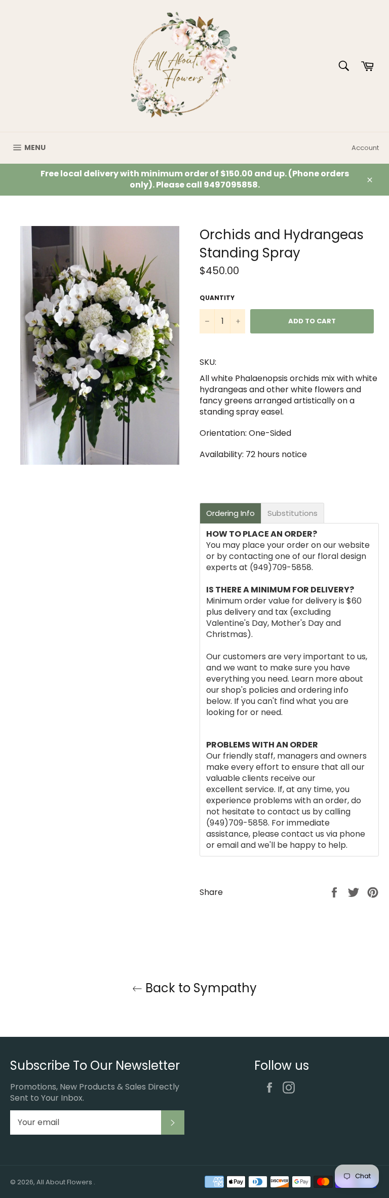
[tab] (230, 513)
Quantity (217, 298)
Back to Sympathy (199, 988)
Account (365, 148)
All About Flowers (65, 1182)
